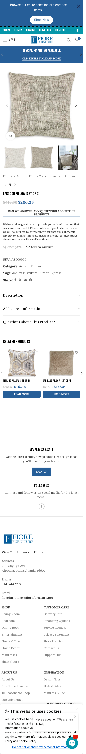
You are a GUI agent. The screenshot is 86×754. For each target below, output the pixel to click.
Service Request (55, 627)
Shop (21, 176)
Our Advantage (12, 700)
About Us (9, 672)
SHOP (6, 607)
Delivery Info (53, 614)
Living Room (11, 614)
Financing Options (57, 621)
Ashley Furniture (25, 273)
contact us (68, 231)
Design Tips (52, 679)
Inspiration (54, 672)
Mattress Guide (54, 693)
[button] (81, 54)
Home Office (11, 641)
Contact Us (51, 648)
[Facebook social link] (77, 30)
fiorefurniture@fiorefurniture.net (27, 598)
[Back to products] (10, 185)
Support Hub (52, 655)
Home (7, 176)
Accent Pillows (64, 176)
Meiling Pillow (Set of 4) (16, 381)
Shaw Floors (10, 662)
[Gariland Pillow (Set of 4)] (61, 363)
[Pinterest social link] (30, 280)
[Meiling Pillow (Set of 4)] (22, 363)
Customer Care (56, 607)
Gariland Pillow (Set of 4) (57, 381)
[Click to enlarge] (10, 136)
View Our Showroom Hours (22, 552)
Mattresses (9, 655)
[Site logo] (41, 40)
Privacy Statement (56, 634)
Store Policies (53, 641)
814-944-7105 (12, 584)
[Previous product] (5, 185)
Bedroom (8, 621)
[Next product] (15, 185)
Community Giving (60, 704)
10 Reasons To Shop (16, 693)
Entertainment (12, 634)
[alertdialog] (41, 13)
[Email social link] (25, 280)
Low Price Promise (15, 686)
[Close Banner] (78, 6)
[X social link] (20, 280)
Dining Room (11, 627)
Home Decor (39, 176)
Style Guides (52, 686)
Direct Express (50, 273)
